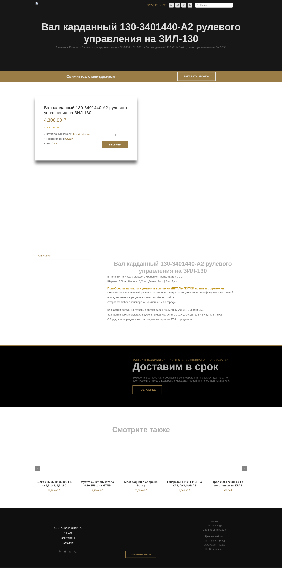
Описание (44, 255)
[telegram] (177, 5)
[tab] (44, 256)
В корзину (115, 145)
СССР (69, 138)
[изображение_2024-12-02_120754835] (182, 164)
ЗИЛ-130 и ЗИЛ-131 (131, 47)
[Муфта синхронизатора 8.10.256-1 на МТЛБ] (97, 443)
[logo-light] (57, 3)
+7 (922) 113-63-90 (155, 5)
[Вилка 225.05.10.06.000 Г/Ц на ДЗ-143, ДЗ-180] (54, 443)
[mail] (183, 5)
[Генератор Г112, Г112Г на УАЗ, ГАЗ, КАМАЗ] (184, 443)
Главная (61, 47)
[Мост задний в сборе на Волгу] (141, 443)
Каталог (74, 47)
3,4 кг (55, 143)
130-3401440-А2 (80, 134)
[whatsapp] (171, 5)
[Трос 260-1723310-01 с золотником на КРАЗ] (228, 443)
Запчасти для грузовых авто (99, 47)
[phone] (190, 5)
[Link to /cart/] (237, 5)
